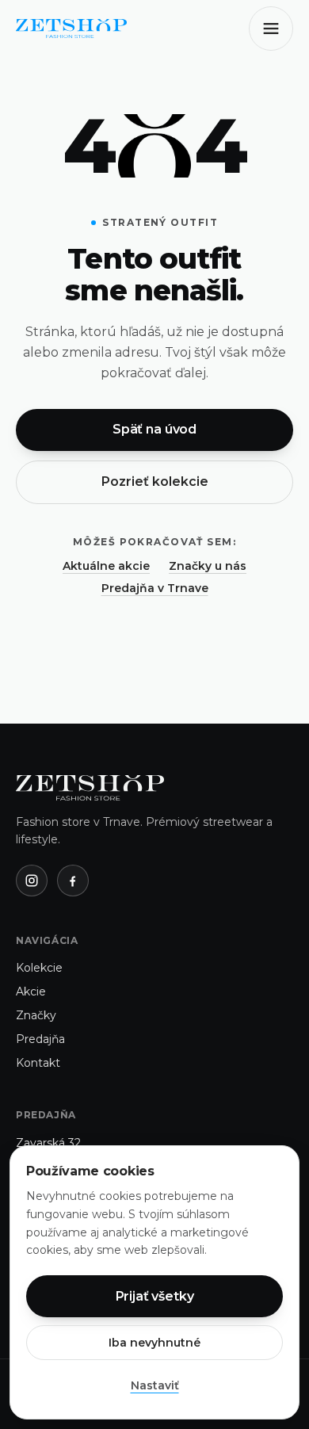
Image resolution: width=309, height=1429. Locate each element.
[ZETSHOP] (71, 28)
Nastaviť (155, 1385)
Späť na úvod (154, 429)
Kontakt (38, 1063)
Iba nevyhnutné (154, 1342)
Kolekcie (39, 968)
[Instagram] (32, 880)
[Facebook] (73, 880)
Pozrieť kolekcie (154, 481)
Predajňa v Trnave (154, 588)
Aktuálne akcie (106, 566)
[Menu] (271, 28)
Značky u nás (207, 566)
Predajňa (40, 1039)
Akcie (31, 991)
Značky (36, 1015)
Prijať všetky (155, 1296)
